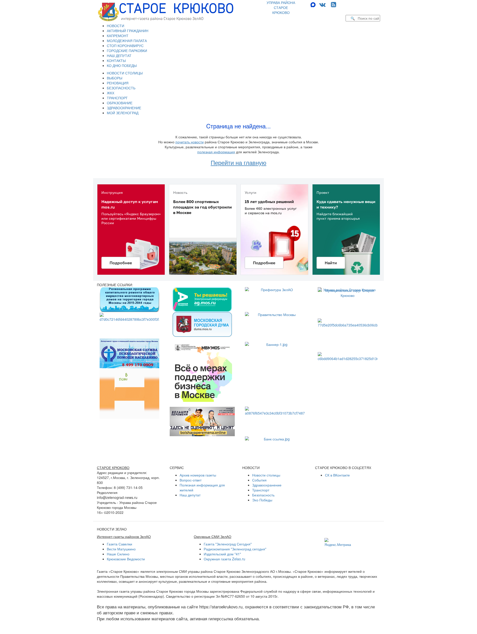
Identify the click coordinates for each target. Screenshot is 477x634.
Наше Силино (118, 553)
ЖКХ (110, 92)
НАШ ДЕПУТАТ (119, 55)
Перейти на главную (238, 162)
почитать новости (189, 141)
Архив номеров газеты (198, 475)
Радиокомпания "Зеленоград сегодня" (235, 548)
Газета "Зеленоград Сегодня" (228, 543)
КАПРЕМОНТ (117, 35)
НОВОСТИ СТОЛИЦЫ (125, 72)
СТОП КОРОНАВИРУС (125, 45)
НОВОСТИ (115, 25)
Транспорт (260, 489)
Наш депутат (190, 494)
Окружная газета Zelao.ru (224, 558)
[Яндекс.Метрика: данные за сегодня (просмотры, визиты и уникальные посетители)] (337, 542)
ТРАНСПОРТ (117, 97)
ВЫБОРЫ (114, 77)
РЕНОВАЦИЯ (117, 82)
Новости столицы (266, 475)
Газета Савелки (119, 543)
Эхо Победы (262, 499)
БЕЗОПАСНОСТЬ (121, 87)
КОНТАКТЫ (116, 60)
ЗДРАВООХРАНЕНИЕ (124, 107)
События (259, 479)
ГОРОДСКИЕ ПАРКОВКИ (127, 50)
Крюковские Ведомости (126, 558)
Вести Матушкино (121, 548)
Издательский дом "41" (222, 553)
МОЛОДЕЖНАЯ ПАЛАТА (127, 40)
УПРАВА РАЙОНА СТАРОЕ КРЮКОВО (281, 7)
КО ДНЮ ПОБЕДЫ (122, 65)
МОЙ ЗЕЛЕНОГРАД (122, 112)
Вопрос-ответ (190, 479)
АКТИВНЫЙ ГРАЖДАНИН (127, 30)
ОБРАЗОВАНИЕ (119, 102)
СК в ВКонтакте (337, 475)
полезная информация (216, 151)
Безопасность (263, 494)
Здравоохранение (266, 484)
